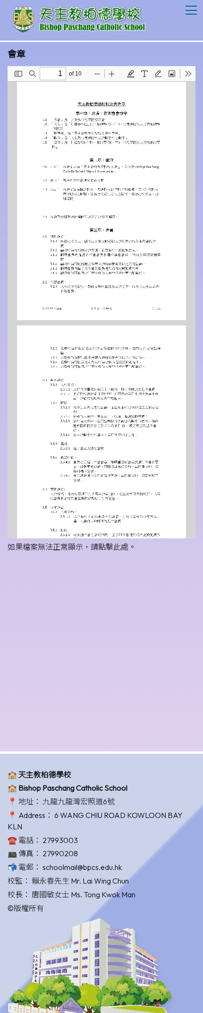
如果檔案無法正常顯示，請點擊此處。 (72, 547)
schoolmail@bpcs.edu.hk (82, 867)
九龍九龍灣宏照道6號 (78, 801)
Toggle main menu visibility (191, 10)
